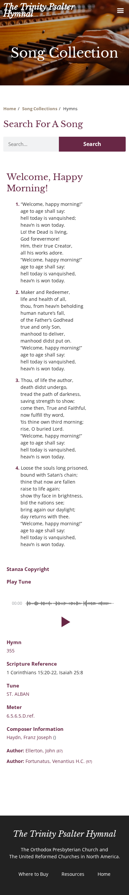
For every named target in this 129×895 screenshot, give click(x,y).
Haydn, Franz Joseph (30, 737)
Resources (73, 874)
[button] (120, 10)
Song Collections (39, 109)
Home (9, 109)
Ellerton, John (44, 750)
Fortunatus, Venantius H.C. (58, 761)
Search (92, 144)
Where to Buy (33, 874)
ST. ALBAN (18, 694)
